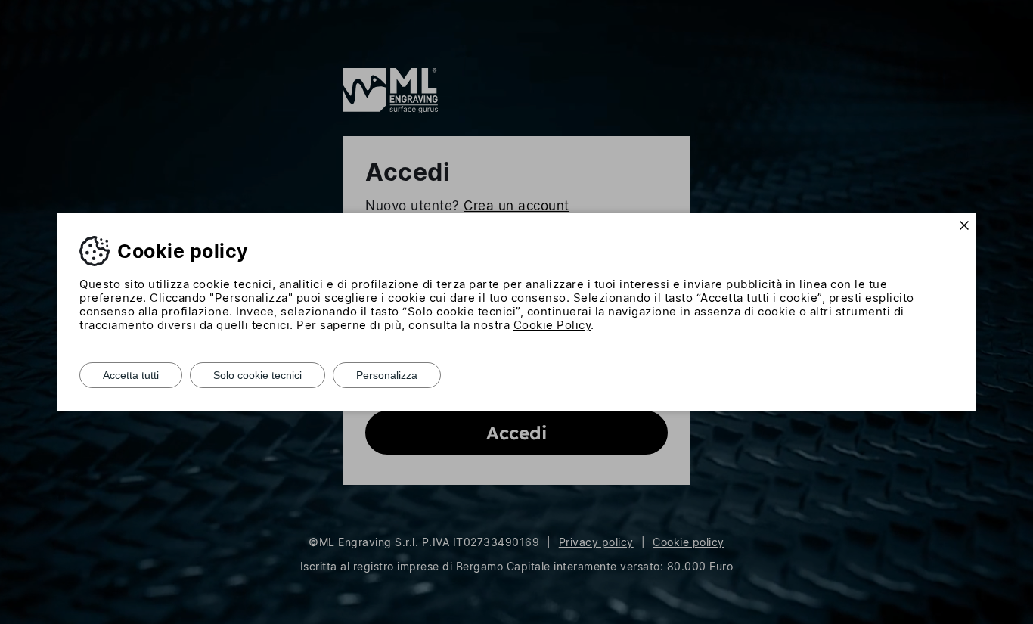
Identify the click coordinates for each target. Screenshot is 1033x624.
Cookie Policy (552, 325)
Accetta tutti (131, 375)
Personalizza (386, 375)
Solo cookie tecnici (257, 375)
